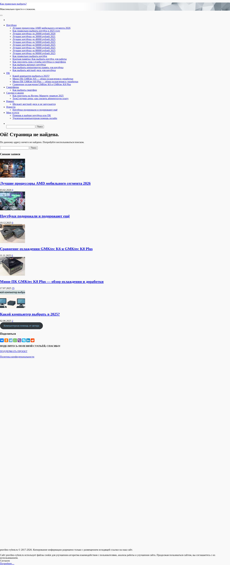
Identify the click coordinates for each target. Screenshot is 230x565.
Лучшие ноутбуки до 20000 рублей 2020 (34, 33)
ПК (8, 73)
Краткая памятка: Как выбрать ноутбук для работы (40, 59)
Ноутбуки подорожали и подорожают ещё (35, 109)
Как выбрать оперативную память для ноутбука (38, 67)
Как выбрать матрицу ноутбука (29, 64)
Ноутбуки (11, 25)
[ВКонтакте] (2, 340)
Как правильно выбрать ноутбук (30, 56)
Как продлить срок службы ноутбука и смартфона (39, 61)
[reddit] (32, 340)
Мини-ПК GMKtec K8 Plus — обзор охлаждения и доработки (45, 81)
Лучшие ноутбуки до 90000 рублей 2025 (34, 53)
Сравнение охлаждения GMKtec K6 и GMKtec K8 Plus (42, 84)
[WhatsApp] (15, 340)
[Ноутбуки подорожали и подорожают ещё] (12, 209)
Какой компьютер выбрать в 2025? (31, 76)
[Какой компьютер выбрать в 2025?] (12, 307)
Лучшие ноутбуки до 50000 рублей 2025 (34, 42)
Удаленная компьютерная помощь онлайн (35, 118)
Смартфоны (12, 87)
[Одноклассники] (6, 340)
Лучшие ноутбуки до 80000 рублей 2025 (34, 50)
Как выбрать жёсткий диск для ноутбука (34, 70)
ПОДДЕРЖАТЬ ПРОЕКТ (13, 351)
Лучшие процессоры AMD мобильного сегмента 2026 (41, 28)
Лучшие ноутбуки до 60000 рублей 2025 (34, 45)
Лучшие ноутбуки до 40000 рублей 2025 (34, 39)
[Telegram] (11, 340)
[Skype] (24, 340)
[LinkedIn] (28, 340)
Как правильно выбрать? (13, 4)
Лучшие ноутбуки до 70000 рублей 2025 (34, 47)
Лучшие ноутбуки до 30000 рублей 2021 (34, 36)
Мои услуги (12, 112)
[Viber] (19, 340)
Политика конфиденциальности (17, 356)
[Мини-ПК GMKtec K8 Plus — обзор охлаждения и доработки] (12, 275)
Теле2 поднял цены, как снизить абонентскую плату (41, 98)
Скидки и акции (15, 93)
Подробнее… (7, 563)
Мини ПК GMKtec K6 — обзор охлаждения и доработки (43, 78)
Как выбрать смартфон (25, 90)
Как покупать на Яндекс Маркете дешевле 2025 (38, 95)
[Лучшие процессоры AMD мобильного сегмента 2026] (12, 176)
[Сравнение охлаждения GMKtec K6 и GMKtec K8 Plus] (12, 242)
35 (13, 288)
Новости (10, 107)
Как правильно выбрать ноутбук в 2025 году (36, 30)
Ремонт (10, 101)
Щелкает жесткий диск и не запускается (34, 104)
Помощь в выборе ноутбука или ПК (32, 115)
